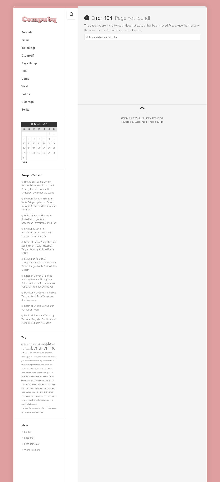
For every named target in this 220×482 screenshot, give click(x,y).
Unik (24, 71)
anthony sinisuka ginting (31, 344)
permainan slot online (35, 380)
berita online (43, 348)
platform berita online (42, 388)
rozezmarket (26, 396)
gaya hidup (31, 357)
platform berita (27, 388)
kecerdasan (34, 361)
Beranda (27, 32)
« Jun (24, 162)
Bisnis (25, 40)
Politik (25, 94)
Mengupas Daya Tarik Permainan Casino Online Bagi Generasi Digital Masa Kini (36, 232)
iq (56, 357)
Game (25, 78)
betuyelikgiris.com (28, 353)
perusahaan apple (49, 384)
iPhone (52, 357)
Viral (24, 86)
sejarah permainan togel (41, 396)
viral (41, 412)
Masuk (27, 432)
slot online (41, 400)
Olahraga (27, 102)
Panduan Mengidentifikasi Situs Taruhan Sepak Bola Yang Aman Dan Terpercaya (38, 296)
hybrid (38, 357)
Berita (25, 109)
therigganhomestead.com (31, 408)
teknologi (33, 404)
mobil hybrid (37, 373)
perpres (38, 384)
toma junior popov (49, 408)
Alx (161, 121)
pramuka (35, 392)
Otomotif (27, 55)
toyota (23, 412)
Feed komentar (31, 444)
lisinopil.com (39, 365)
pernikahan (30, 384)
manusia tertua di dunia (37, 369)
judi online (25, 361)
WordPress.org (32, 450)
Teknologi (28, 48)
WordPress (141, 121)
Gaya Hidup (29, 63)
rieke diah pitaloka (47, 392)
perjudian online (32, 376)
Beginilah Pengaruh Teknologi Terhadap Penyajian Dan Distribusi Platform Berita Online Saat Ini (38, 319)
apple (46, 344)
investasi (45, 357)
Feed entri (29, 438)
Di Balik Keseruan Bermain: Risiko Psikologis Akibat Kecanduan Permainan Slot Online (38, 219)
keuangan (30, 365)
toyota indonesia (33, 412)
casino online (41, 353)
